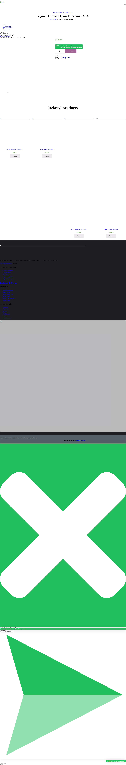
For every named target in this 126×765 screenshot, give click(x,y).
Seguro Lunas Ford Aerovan (47, 149)
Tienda (55, 19)
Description (7, 92)
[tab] (7, 92)
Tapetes (4, 316)
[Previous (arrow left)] (0, 764)
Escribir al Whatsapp (5, 36)
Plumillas (5, 311)
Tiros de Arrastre (7, 318)
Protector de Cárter (8, 283)
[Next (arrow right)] (2, 764)
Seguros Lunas (56, 12)
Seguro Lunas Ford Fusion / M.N (79, 229)
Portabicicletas (6, 313)
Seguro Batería (6, 292)
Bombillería (5, 307)
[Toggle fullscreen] (3, 763)
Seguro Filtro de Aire (8, 294)
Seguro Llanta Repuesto (8, 279)
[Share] (2, 763)
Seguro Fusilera (6, 296)
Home (51, 19)
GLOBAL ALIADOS (80, 440)
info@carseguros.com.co (5, 263)
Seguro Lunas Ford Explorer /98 (15, 149)
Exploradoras (6, 309)
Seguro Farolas (6, 274)
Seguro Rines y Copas (8, 277)
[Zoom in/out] (5, 763)
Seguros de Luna (7, 272)
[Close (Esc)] (0, 763)
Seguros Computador (8, 270)
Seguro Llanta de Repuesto (9, 298)
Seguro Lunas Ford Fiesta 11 (111, 229)
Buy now (71, 51)
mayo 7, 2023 (63, 12)
